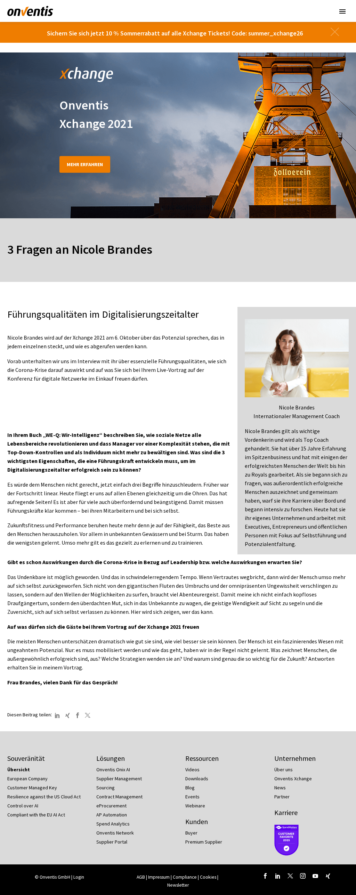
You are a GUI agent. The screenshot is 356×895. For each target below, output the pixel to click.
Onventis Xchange (293, 778)
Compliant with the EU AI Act (36, 815)
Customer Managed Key (32, 787)
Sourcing (105, 787)
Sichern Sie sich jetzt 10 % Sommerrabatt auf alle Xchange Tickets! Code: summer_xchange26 (175, 33)
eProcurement (111, 806)
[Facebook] (77, 715)
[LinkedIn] (57, 715)
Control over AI (22, 806)
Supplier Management (119, 778)
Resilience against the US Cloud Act (44, 797)
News (280, 787)
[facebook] (265, 876)
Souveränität (26, 758)
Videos (192, 769)
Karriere (286, 812)
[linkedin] (278, 876)
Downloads (196, 778)
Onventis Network (115, 833)
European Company (27, 778)
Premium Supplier (203, 842)
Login (78, 877)
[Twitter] (87, 715)
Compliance (185, 877)
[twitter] (290, 876)
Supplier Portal (111, 842)
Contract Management (119, 797)
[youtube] (315, 876)
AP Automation (111, 815)
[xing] (328, 876)
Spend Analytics (113, 824)
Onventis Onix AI (113, 769)
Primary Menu (342, 11)
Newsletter (178, 885)
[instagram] (303, 876)
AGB (141, 877)
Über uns (283, 769)
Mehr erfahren (85, 164)
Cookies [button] (208, 877)
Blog (190, 787)
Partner (282, 797)
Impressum (159, 877)
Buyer (191, 833)
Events (192, 797)
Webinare (195, 806)
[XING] (67, 715)
